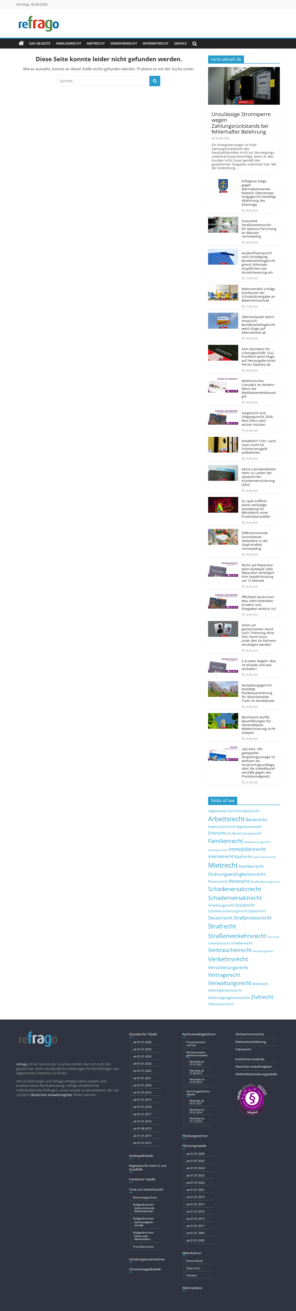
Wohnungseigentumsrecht (229, 997)
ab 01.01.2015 (142, 1136)
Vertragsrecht (224, 974)
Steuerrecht (220, 918)
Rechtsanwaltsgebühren (199, 1034)
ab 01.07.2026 (195, 1154)
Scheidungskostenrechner (147, 1259)
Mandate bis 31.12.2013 (197, 1120)
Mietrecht (96, 43)
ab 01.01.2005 (195, 1233)
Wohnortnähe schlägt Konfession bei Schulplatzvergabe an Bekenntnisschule (258, 295)
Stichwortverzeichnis (249, 1034)
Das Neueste (39, 43)
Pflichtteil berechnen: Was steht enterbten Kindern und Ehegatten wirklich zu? (259, 603)
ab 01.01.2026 (142, 1042)
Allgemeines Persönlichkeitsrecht (233, 811)
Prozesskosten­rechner (196, 1043)
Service (180, 43)
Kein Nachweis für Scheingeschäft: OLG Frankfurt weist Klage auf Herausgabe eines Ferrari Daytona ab (259, 357)
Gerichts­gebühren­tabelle (198, 1092)
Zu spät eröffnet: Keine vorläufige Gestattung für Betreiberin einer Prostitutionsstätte (256, 509)
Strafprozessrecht (252, 917)
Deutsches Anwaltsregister (253, 1066)
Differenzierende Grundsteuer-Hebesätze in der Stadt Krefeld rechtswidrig (255, 541)
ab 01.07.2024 (195, 1168)
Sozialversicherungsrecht (227, 911)
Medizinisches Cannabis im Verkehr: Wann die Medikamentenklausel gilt (259, 388)
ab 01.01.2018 (142, 1107)
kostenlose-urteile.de (249, 1059)
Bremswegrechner (145, 1197)
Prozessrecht (218, 881)
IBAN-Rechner (191, 1253)
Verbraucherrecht (230, 950)
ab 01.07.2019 (142, 1092)
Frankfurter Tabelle (142, 1179)
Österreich (193, 1268)
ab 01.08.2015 (142, 1128)
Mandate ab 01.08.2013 (197, 1072)
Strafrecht (222, 926)
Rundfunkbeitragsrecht (265, 881)
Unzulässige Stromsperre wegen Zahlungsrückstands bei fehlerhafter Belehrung (241, 122)
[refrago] (21, 43)
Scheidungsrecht (221, 905)
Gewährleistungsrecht (257, 842)
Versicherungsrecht (228, 968)
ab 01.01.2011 (195, 1226)
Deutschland (194, 1261)
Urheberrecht (241, 943)
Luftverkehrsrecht (264, 857)
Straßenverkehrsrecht (237, 936)
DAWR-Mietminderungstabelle (256, 1074)
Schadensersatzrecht (235, 897)
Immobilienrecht (247, 849)
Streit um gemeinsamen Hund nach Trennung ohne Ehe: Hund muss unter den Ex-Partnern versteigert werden (259, 635)
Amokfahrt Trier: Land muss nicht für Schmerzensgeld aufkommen (259, 447)
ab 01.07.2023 (195, 1175)
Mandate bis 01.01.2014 (197, 1111)
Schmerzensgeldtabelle (145, 1269)
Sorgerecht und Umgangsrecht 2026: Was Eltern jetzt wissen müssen (258, 419)
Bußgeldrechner (143, 1208)
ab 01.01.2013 (142, 1143)
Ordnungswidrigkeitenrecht (236, 874)
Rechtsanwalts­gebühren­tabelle (197, 1053)
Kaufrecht (243, 856)
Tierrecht (273, 937)
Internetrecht (156, 43)
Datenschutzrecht (222, 826)
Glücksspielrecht (218, 850)
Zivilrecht (262, 997)
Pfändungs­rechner (195, 1136)
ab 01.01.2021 (142, 1078)
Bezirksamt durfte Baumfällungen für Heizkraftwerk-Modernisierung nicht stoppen (258, 725)
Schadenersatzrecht (234, 889)
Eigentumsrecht (249, 826)
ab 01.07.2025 (195, 1161)
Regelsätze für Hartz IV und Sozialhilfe (147, 1167)
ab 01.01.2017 (142, 1114)
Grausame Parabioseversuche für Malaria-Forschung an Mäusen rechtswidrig (259, 229)
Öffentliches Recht (220, 1004)
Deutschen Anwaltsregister (51, 1095)
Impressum (243, 1049)
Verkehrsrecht (123, 43)
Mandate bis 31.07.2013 (197, 1081)
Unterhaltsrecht (219, 943)
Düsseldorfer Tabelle (143, 1034)
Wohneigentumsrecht (225, 990)
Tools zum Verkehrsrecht (146, 1189)
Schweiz (191, 1275)
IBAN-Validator (192, 1288)
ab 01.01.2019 (142, 1100)
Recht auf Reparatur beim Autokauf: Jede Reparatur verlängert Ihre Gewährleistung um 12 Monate (258, 573)
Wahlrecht (260, 983)
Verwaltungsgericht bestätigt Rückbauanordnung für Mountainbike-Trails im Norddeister (258, 693)
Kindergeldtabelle (141, 1156)
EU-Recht (234, 833)
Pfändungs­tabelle (194, 1146)
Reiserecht (239, 881)
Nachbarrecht (251, 866)
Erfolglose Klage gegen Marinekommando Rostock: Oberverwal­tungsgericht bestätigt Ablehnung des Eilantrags (259, 193)
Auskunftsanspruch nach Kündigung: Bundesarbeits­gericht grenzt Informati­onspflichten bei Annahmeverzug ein (258, 263)
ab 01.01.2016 (142, 1121)
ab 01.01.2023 (142, 1064)
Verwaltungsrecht (229, 983)
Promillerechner (143, 1247)
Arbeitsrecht (226, 818)
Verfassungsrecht (263, 951)
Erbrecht (217, 833)
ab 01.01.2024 (142, 1056)
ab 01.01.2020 (142, 1085)
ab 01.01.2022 (142, 1071)
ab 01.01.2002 (195, 1240)
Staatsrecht (257, 911)
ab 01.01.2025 (142, 1049)
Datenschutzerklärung (250, 1042)
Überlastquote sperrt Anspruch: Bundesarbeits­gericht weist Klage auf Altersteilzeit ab (258, 324)
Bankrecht (256, 819)
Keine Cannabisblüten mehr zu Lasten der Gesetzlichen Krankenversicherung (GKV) (259, 477)
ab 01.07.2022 (195, 1183)
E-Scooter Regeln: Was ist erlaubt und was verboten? (259, 665)
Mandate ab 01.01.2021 (197, 1063)
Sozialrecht (245, 905)
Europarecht (251, 833)
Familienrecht (68, 43)
